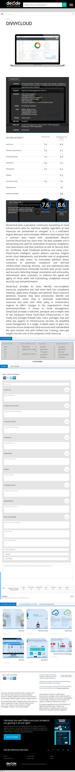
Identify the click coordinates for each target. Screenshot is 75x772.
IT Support (47, 352)
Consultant (47, 355)
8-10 (11, 347)
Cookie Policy (30, 758)
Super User (47, 349)
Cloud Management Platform (9, 598)
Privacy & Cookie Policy (63, 688)
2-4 (11, 355)
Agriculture (65, 349)
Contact (52, 756)
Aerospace (65, 347)
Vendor (52, 758)
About (5, 756)
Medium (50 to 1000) (29, 350)
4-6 (11, 352)
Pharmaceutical (65, 355)
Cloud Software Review (23, 598)
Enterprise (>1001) (29, 354)
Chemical (65, 352)
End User (47, 347)
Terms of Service (8, 758)
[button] (4, 378)
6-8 (11, 349)
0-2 (11, 357)
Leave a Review (14, 366)
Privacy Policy (30, 756)
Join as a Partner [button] (12, 737)
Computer (65, 357)
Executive (47, 357)
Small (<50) (29, 347)
